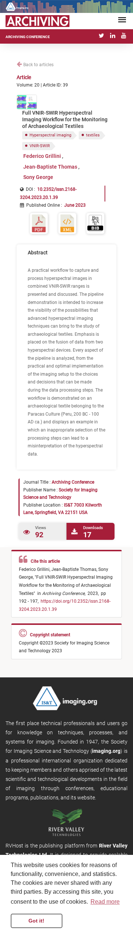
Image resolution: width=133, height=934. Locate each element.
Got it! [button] (36, 921)
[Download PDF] (39, 222)
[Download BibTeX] (95, 222)
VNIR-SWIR (40, 145)
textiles (93, 135)
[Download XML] (67, 222)
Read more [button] (105, 902)
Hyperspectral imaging (50, 135)
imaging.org (106, 751)
